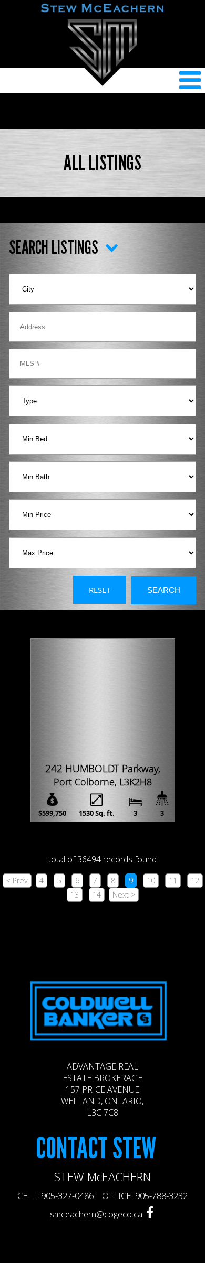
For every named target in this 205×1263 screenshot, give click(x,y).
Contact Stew (96, 1148)
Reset (99, 590)
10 (151, 881)
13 (74, 895)
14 (97, 895)
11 (173, 881)
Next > (123, 895)
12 (195, 881)
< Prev (17, 881)
